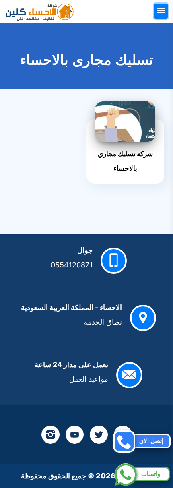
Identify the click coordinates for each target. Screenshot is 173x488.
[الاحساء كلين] (39, 11)
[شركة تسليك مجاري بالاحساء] (125, 121)
